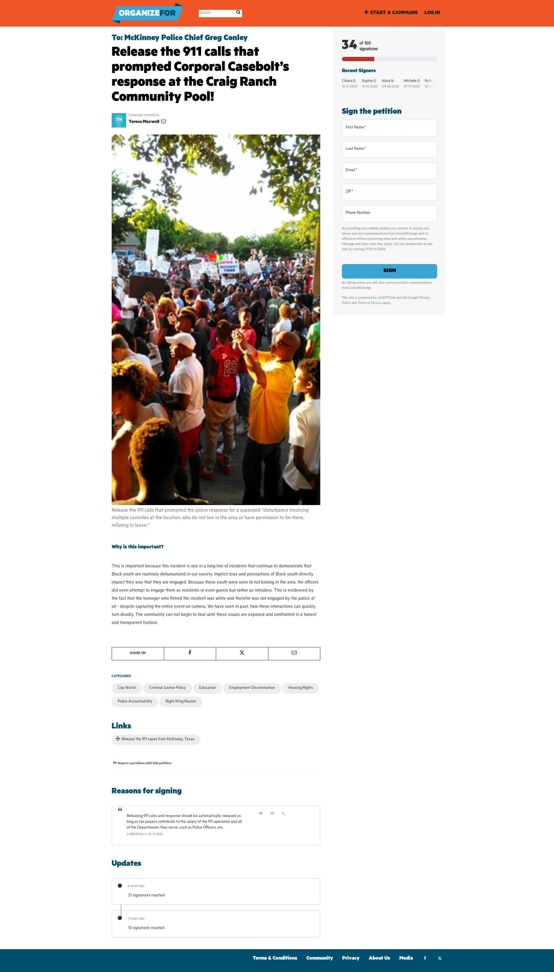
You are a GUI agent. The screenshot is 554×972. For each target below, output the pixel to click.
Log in (432, 13)
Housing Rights (300, 688)
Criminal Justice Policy (167, 688)
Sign (389, 271)
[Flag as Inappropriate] (272, 814)
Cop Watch (127, 688)
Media (406, 959)
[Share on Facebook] (190, 653)
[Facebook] (425, 959)
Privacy (351, 959)
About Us (379, 959)
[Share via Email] (294, 653)
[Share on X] (242, 653)
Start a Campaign (394, 13)
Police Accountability (135, 702)
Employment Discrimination (252, 688)
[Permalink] (283, 814)
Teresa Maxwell (144, 122)
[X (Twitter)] (439, 959)
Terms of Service (369, 303)
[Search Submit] (238, 13)
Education (207, 688)
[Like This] (261, 814)
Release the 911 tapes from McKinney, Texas (157, 739)
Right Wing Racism (181, 702)
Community (319, 959)
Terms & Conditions (275, 959)
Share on (138, 653)
